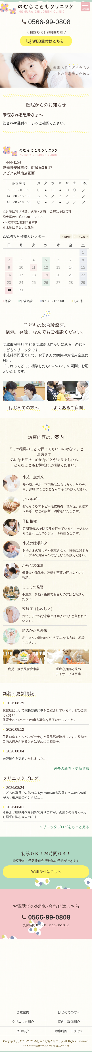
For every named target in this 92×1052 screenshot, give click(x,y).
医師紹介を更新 (14, 758)
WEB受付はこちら (46, 871)
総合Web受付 (13, 123)
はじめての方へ (69, 1012)
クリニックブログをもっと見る (64, 827)
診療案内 (23, 1012)
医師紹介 (23, 1031)
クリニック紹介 (23, 1021)
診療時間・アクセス (69, 1031)
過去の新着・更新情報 (71, 768)
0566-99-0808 (49, 22)
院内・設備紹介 (69, 1021)
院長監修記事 (34, 710)
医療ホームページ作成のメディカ (52, 1045)
